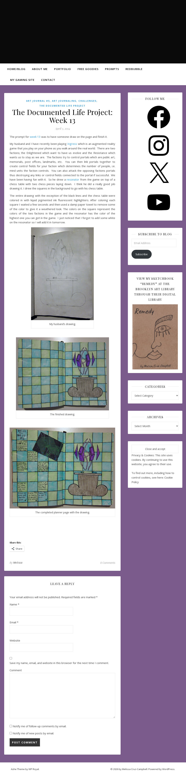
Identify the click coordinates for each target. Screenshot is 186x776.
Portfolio (62, 69)
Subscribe (142, 254)
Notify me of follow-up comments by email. (39, 726)
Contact (48, 80)
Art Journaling (64, 100)
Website (15, 640)
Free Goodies (88, 69)
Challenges (87, 100)
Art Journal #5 (38, 100)
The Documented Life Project (62, 105)
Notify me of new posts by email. (33, 733)
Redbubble (134, 69)
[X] (159, 186)
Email (14, 622)
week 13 (35, 136)
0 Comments (107, 562)
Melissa (18, 562)
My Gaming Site (22, 80)
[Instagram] (159, 158)
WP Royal (34, 769)
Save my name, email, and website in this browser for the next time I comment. (59, 663)
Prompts (112, 69)
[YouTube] (159, 215)
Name (14, 604)
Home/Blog (16, 69)
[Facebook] (159, 129)
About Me (40, 69)
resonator (73, 179)
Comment (16, 670)
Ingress (72, 144)
